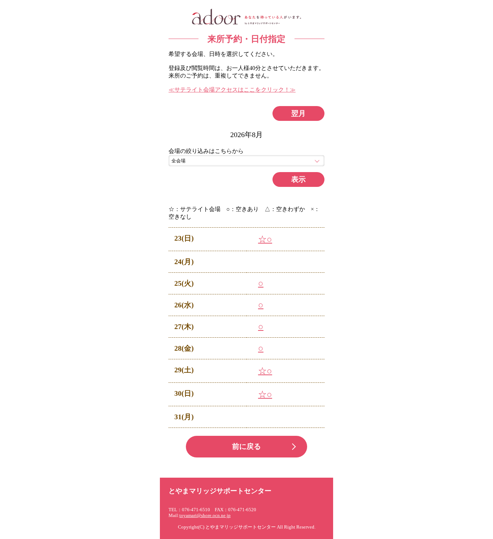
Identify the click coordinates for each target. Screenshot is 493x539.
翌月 (298, 113)
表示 (298, 179)
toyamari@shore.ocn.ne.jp (205, 515)
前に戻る (246, 446)
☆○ (265, 239)
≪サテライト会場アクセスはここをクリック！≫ (232, 90)
